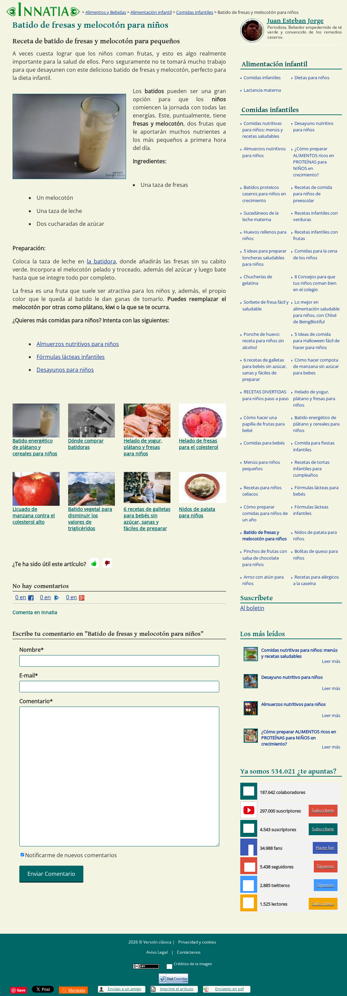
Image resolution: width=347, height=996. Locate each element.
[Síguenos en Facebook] (248, 847)
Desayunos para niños (65, 369)
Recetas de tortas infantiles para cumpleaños (311, 468)
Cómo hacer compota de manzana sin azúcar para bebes (316, 366)
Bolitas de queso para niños (315, 554)
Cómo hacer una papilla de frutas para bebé (263, 423)
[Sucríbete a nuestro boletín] (248, 828)
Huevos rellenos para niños (264, 235)
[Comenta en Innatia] (248, 791)
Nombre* (31, 649)
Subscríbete (323, 810)
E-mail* (28, 675)
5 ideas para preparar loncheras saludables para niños (264, 257)
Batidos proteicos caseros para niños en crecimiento (264, 193)
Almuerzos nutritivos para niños (78, 344)
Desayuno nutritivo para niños (313, 126)
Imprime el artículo (176, 988)
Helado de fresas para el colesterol (198, 443)
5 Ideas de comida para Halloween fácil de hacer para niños (316, 340)
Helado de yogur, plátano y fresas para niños (143, 447)
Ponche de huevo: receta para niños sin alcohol (263, 340)
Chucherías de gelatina (257, 280)
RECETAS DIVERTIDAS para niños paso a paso (265, 395)
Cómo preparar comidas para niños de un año (265, 513)
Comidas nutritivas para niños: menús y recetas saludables (262, 129)
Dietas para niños (311, 77)
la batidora (101, 261)
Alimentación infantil (151, 12)
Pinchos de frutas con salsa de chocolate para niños (264, 557)
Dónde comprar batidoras (86, 443)
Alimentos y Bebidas (105, 12)
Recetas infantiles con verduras (315, 216)
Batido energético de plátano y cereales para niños (35, 447)
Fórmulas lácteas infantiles (71, 357)
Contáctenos (189, 952)
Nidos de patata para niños (197, 512)
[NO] (107, 563)
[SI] (94, 563)
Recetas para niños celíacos (262, 490)
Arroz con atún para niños (263, 580)
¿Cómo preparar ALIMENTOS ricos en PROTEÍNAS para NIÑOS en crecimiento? (313, 162)
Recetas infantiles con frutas (315, 235)
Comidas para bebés (264, 443)
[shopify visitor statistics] (173, 976)
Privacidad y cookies (197, 942)
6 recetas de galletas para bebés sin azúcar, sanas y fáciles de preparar (147, 519)
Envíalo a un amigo (124, 988)
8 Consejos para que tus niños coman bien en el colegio (314, 283)
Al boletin (252, 608)
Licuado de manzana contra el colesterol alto (34, 515)
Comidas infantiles (194, 12)
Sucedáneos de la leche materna (260, 216)
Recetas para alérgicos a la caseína (316, 580)
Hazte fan (325, 847)
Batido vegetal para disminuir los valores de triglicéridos (90, 519)
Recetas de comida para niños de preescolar (312, 193)
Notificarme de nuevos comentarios (71, 855)
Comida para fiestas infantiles (313, 446)
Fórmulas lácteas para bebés (316, 490)
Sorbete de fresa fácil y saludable (265, 305)
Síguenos (325, 866)
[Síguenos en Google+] (248, 865)
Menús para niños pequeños (261, 465)
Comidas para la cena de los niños (315, 254)
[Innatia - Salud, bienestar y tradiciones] (43, 9)
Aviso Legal (157, 952)
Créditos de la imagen (193, 963)
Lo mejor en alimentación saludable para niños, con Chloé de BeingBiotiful (316, 312)
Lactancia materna (262, 90)
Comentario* (36, 701)
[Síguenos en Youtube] (248, 809)
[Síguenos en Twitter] (248, 884)
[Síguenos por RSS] (248, 902)
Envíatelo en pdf (229, 988)
